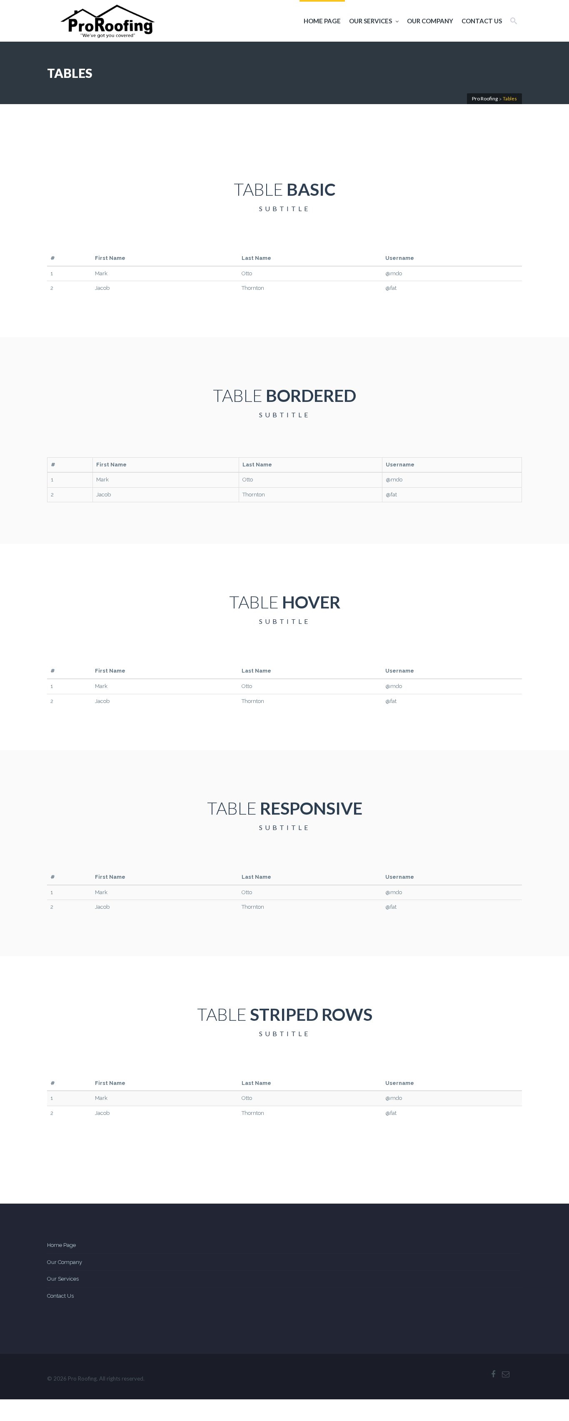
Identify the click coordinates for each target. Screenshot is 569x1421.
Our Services (370, 21)
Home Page (322, 21)
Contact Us (482, 21)
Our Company (430, 21)
